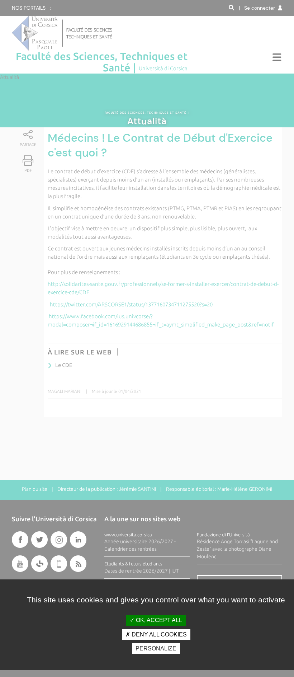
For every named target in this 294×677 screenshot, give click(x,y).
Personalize (156, 648)
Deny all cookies (158, 634)
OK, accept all (158, 620)
